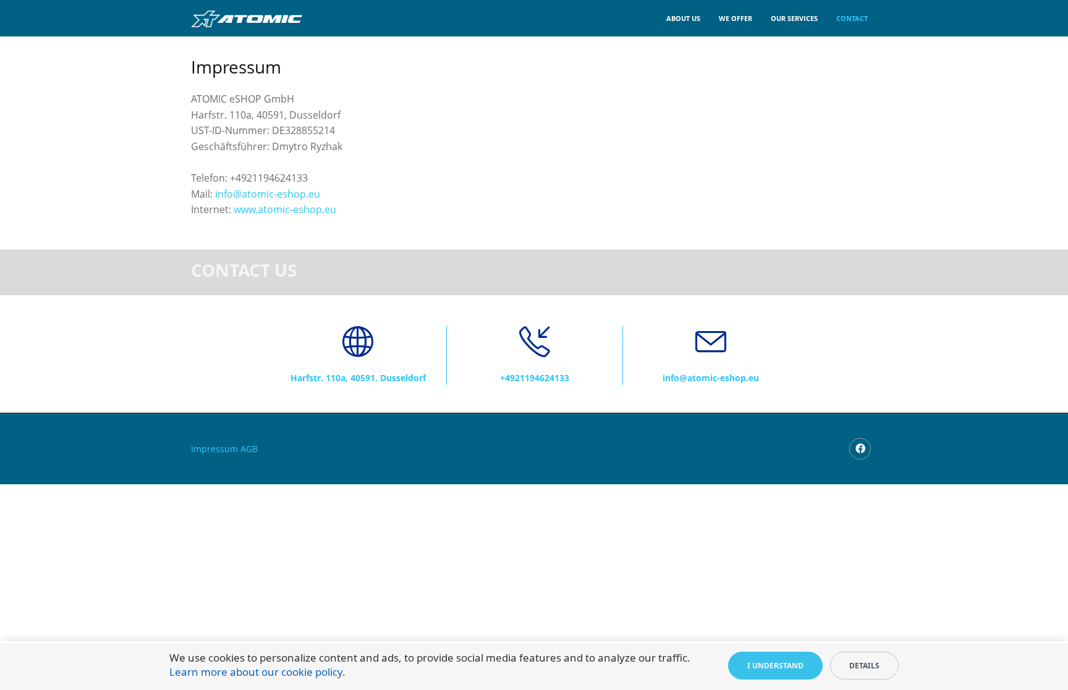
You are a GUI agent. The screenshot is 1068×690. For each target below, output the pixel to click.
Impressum (214, 449)
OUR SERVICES (794, 18)
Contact (852, 18)
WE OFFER (735, 18)
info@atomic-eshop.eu (267, 194)
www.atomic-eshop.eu (285, 209)
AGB (249, 449)
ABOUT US (683, 18)
